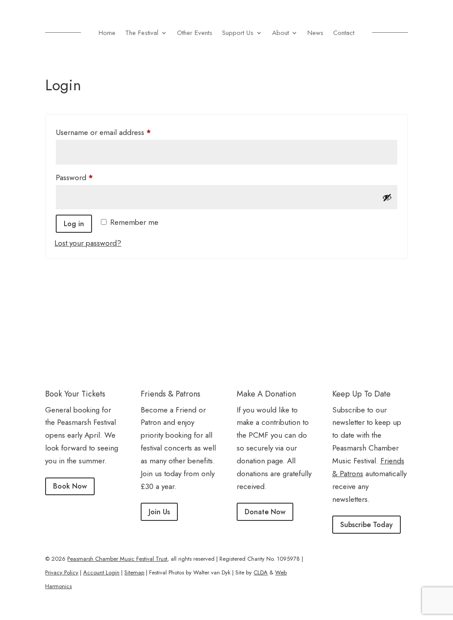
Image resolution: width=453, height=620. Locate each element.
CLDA (260, 572)
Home (107, 33)
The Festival (141, 33)
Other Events (194, 33)
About (280, 33)
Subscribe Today (366, 525)
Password (89, 177)
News (315, 33)
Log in (74, 224)
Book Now (70, 486)
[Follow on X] (383, 559)
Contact (343, 33)
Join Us (159, 512)
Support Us (237, 33)
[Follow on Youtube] (401, 559)
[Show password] (387, 197)
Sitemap (134, 572)
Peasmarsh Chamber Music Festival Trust (117, 559)
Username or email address (118, 132)
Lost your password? (87, 243)
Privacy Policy (61, 572)
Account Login (101, 572)
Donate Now (265, 512)
